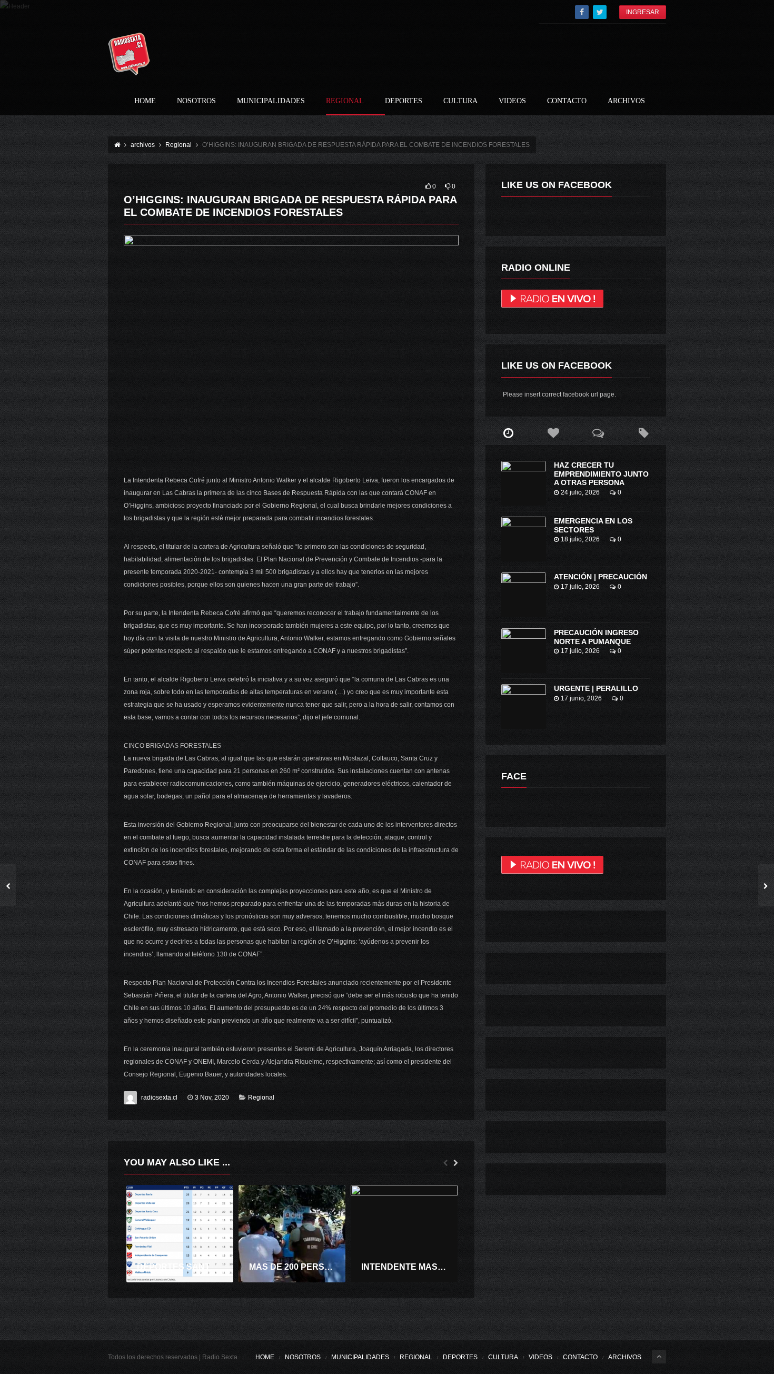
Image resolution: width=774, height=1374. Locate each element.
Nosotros (196, 101)
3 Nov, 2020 (212, 1097)
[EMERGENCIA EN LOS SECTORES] (523, 539)
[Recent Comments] (598, 433)
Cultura (460, 101)
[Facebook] (582, 12)
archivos (626, 101)
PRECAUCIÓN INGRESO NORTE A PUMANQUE (596, 637)
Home (145, 101)
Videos (512, 101)
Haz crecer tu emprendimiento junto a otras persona (601, 474)
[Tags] (643, 433)
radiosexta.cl (159, 1097)
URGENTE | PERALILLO (596, 688)
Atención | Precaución (600, 576)
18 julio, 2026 (580, 539)
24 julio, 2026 (580, 492)
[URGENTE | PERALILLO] (523, 706)
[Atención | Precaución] (523, 594)
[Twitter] (600, 12)
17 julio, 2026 (580, 586)
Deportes (403, 101)
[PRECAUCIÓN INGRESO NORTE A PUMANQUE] (523, 650)
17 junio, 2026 (581, 698)
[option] (180, 1233)
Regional (345, 101)
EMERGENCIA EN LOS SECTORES (593, 525)
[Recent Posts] (508, 433)
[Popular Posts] (553, 433)
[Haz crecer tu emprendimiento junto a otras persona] (523, 483)
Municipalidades (271, 101)
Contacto (567, 101)
